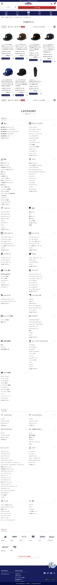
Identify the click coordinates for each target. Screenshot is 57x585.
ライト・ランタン (4, 398)
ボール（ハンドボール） (6, 262)
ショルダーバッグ (33, 456)
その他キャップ (32, 513)
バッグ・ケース (4, 198)
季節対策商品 (32, 435)
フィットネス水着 (4, 276)
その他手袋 (3, 195)
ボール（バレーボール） (34, 243)
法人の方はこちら (5, 574)
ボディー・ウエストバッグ (34, 458)
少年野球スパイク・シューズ (7, 182)
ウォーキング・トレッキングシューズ (9, 486)
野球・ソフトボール (9, 17)
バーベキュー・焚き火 (6, 391)
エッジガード (32, 176)
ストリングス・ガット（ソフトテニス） (37, 172)
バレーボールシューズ (34, 237)
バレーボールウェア (33, 239)
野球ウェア (3, 185)
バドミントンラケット (5, 212)
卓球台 (30, 225)
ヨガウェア (31, 299)
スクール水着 (4, 278)
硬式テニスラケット (33, 163)
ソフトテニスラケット (33, 167)
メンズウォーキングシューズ (7, 299)
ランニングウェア (33, 280)
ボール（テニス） (32, 189)
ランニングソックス (33, 285)
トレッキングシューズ (34, 328)
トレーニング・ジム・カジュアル (8, 490)
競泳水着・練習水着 (5, 274)
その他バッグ (32, 464)
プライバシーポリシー (20, 581)
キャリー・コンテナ (5, 376)
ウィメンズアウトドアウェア (35, 322)
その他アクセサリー (19, 17)
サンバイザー (32, 509)
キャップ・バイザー (33, 185)
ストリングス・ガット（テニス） (35, 169)
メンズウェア (32, 345)
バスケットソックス (5, 511)
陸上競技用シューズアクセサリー (8, 129)
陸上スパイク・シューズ (6, 482)
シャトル (3, 220)
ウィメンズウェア (33, 347)
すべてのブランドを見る (24, 556)
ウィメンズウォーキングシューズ (8, 301)
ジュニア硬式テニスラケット (35, 165)
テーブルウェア (4, 387)
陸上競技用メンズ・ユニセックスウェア (10, 131)
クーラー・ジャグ (4, 378)
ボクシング (3, 347)
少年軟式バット (4, 176)
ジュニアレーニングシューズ (35, 133)
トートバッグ (32, 454)
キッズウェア (32, 349)
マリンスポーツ (4, 287)
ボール (30, 433)
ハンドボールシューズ (6, 257)
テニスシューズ (32, 178)
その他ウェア (4, 425)
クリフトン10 (24, 10)
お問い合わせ (18, 575)
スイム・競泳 (3, 495)
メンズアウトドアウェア (34, 320)
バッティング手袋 (5, 191)
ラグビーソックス (5, 518)
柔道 (2, 345)
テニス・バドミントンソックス (7, 507)
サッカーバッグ (32, 153)
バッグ (2, 225)
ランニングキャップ (33, 287)
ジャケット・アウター (5, 421)
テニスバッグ (32, 180)
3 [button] (52, 26)
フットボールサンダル (34, 138)
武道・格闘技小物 (5, 349)
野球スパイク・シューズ (6, 180)
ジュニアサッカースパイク (35, 129)
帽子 (30, 330)
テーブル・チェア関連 (5, 385)
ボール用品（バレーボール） (35, 245)
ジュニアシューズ (33, 358)
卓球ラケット (32, 212)
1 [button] (48, 26)
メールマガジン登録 (19, 577)
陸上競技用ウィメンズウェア (7, 133)
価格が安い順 (10, 26)
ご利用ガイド (18, 574)
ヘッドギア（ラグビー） (34, 262)
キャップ (31, 364)
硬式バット (3, 172)
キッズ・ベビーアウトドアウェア (36, 324)
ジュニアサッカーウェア (34, 142)
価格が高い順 (17, 26)
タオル (30, 444)
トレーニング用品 (5, 320)
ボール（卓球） (32, 220)
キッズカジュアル (5, 493)
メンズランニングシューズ (35, 274)
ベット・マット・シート (5, 396)
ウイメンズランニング (5, 454)
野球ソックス (4, 509)
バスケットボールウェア (6, 239)
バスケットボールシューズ (7, 237)
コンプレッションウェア (34, 351)
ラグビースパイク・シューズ (35, 257)
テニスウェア (32, 182)
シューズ (31, 355)
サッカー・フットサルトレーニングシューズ (10, 462)
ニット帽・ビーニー (33, 511)
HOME (2, 17)
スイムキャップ (4, 280)
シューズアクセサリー (34, 136)
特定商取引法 (18, 579)
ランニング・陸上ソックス (6, 505)
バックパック (32, 451)
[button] (47, 27)
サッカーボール (32, 149)
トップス (3, 419)
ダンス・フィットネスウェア (35, 305)
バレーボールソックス (6, 513)
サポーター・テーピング (34, 441)
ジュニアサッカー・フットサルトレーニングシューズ (12, 464)
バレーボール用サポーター (35, 241)
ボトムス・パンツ (4, 423)
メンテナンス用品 (5, 200)
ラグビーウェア (32, 260)
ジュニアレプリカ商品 (34, 146)
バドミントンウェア (5, 218)
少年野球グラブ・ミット (6, 167)
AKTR (38, 10)
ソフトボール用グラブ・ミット (7, 169)
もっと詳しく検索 (37, 7)
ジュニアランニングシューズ (35, 278)
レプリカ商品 (32, 144)
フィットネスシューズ (5, 480)
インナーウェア (32, 310)
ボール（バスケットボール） (7, 243)
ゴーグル (3, 282)
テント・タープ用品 (5, 389)
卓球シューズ (32, 216)
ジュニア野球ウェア (5, 187)
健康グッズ (3, 322)
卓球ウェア (31, 218)
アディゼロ (18, 10)
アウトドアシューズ (33, 326)
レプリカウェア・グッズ (6, 241)
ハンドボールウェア (5, 260)
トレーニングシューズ (34, 131)
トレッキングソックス (5, 515)
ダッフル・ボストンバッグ (34, 460)
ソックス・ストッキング (6, 202)
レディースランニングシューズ (36, 276)
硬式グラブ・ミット (5, 163)
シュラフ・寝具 (4, 383)
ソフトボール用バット (6, 178)
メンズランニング (5, 451)
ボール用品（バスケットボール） (8, 245)
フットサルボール (33, 151)
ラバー (30, 214)
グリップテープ (32, 174)
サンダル (3, 497)
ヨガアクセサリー (33, 303)
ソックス (31, 187)
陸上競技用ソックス (5, 136)
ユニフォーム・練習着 (6, 189)
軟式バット (3, 174)
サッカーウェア (32, 140)
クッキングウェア (5, 380)
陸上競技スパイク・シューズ (7, 127)
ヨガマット (31, 301)
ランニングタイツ (33, 282)
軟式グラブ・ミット (5, 165)
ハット (30, 507)
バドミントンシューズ (31, 10)
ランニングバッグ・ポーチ (34, 289)
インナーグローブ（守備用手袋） (8, 193)
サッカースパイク (33, 127)
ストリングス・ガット (5, 214)
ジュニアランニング (5, 456)
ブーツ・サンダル (33, 360)
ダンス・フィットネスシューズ (35, 308)
